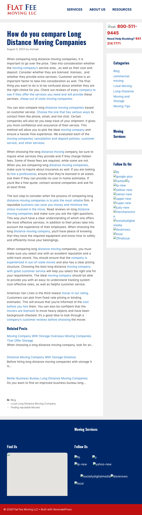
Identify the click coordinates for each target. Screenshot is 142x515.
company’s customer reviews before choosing (38, 319)
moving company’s (25, 68)
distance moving (52, 151)
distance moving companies (64, 107)
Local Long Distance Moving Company (33, 403)
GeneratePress (62, 509)
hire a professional (23, 174)
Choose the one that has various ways (63, 112)
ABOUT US (97, 9)
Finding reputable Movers (25, 407)
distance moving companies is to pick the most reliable (45, 200)
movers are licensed (21, 310)
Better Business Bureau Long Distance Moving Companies (47, 378)
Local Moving (122, 86)
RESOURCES (122, 9)
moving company (73, 129)
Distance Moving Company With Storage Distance (41, 357)
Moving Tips (121, 106)
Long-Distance (123, 91)
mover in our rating (75, 293)
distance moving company (32, 231)
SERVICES (74, 9)
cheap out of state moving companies (46, 98)
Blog (13, 399)
